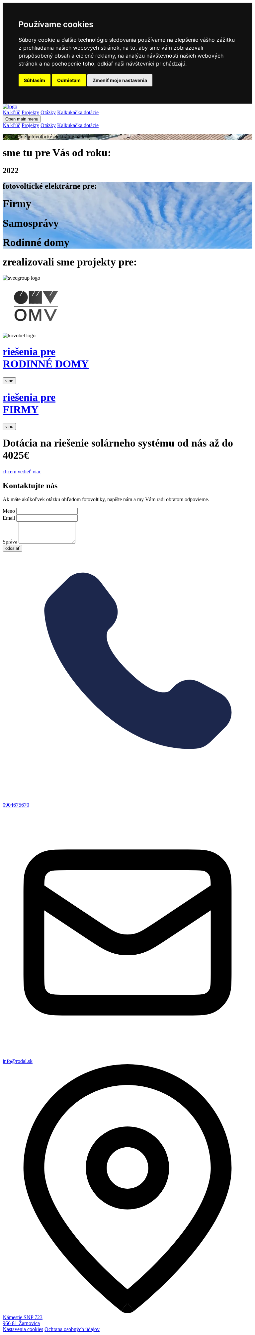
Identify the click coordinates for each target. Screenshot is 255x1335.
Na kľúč (11, 112)
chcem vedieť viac (22, 471)
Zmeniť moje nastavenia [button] (120, 80)
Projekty (30, 112)
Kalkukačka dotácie (78, 112)
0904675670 (16, 805)
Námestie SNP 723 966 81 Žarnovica (22, 1320)
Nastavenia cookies (23, 1329)
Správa (10, 542)
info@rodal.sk (18, 1061)
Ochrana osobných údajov (72, 1329)
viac (9, 380)
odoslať (12, 548)
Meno (9, 511)
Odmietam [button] (69, 80)
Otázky (48, 112)
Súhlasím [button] (34, 80)
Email (9, 518)
